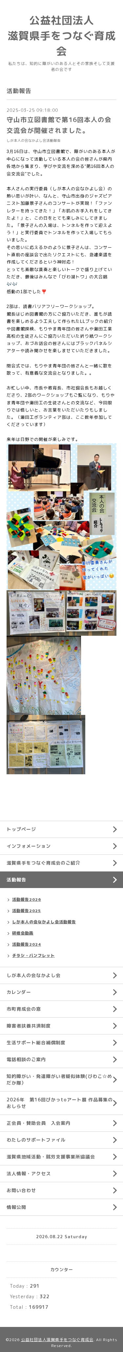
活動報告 (16, 879)
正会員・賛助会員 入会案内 (39, 1123)
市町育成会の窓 (24, 1009)
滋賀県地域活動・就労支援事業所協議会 (51, 1156)
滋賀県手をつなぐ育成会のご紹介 (43, 863)
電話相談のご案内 (26, 1059)
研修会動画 (22, 933)
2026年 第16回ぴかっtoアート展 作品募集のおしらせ (60, 1102)
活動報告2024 (26, 944)
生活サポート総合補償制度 (36, 1042)
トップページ (21, 829)
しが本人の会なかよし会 (34, 975)
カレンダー (19, 992)
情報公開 (16, 1207)
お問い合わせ (21, 1190)
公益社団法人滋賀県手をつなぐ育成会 (57, 1339)
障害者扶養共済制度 (29, 1026)
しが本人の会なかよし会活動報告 (34, 140)
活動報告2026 (26, 899)
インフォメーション (29, 846)
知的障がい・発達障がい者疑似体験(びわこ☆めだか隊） (59, 1079)
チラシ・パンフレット (33, 955)
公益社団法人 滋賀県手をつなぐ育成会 (62, 35)
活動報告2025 (26, 910)
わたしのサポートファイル (36, 1140)
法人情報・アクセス (29, 1173)
